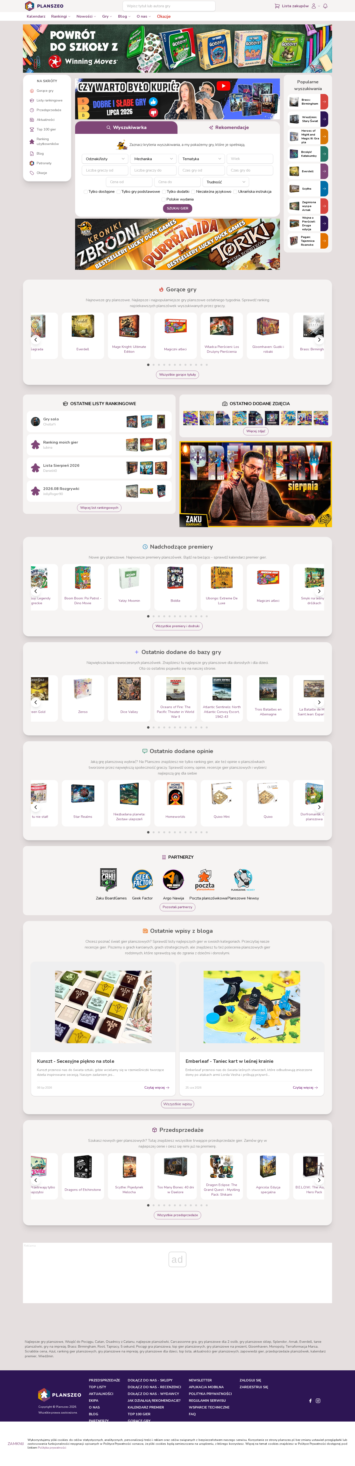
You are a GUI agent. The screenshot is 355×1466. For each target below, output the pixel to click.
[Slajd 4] (164, 365)
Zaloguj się (250, 1380)
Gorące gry (139, 1421)
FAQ (192, 1414)
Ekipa (93, 1400)
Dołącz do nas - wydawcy (153, 1394)
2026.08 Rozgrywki (61, 488)
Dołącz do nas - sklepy (150, 1380)
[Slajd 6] (175, 365)
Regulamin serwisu (207, 1400)
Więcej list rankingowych (99, 507)
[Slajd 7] (180, 365)
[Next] (319, 340)
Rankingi (59, 16)
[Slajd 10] (196, 365)
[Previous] (36, 340)
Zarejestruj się (254, 1387)
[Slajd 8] (185, 365)
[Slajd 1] (148, 365)
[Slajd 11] (201, 365)
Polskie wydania (180, 199)
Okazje (164, 16)
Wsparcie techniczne (209, 1407)
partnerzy (99, 1421)
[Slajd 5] (169, 365)
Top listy (97, 1387)
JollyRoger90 (53, 494)
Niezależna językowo (213, 191)
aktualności (101, 1394)
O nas (142, 16)
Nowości (84, 16)
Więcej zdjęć (255, 431)
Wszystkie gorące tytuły (177, 374)
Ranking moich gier (60, 442)
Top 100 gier (139, 1414)
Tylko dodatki (178, 191)
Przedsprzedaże (104, 1380)
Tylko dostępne (102, 191)
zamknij (16, 1443)
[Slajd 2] (154, 365)
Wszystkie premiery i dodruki (177, 626)
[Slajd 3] (159, 365)
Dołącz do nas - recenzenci (154, 1387)
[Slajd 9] (191, 365)
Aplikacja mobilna (206, 1387)
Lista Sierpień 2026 (61, 465)
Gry (105, 16)
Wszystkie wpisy (177, 1104)
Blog (122, 16)
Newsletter (200, 1380)
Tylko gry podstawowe (140, 191)
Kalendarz (36, 16)
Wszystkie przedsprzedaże (177, 1215)
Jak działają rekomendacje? (154, 1400)
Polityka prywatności (52, 1448)
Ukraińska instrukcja (254, 191)
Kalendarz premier (146, 1407)
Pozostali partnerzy (177, 907)
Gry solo (51, 419)
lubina (47, 447)
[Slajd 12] (207, 365)
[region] (177, 336)
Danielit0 (50, 470)
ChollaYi (49, 424)
